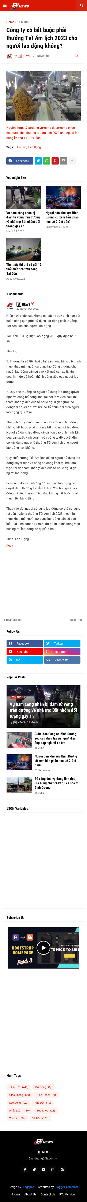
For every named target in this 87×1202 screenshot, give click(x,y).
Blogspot (28, 1187)
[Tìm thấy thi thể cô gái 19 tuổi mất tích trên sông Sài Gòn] (23, 249)
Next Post (76, 620)
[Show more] (72, 161)
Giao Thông (19, 1094)
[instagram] (52, 1169)
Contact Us (48, 1194)
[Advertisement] (43, 860)
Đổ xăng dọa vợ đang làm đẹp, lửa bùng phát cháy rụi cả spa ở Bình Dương (56, 783)
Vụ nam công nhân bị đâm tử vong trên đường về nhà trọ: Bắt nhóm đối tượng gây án (23, 219)
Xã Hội (40, 1118)
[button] (5, 5)
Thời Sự (17, 1118)
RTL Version (67, 1194)
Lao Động (34, 147)
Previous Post (13, 620)
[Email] (63, 161)
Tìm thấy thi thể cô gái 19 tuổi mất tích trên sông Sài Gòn (23, 269)
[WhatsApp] (46, 161)
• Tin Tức (23, 22)
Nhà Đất (42, 1102)
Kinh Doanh (46, 1094)
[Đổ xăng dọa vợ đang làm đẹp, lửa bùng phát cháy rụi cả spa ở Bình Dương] (19, 785)
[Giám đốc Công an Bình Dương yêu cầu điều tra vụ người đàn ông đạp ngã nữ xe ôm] (19, 740)
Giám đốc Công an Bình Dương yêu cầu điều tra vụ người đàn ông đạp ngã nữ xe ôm (55, 738)
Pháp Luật (19, 1110)
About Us (30, 1194)
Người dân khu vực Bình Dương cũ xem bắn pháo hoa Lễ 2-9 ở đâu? (62, 217)
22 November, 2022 (27, 308)
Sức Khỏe (46, 1110)
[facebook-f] (25, 1169)
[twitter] (34, 1169)
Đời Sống (43, 1087)
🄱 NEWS (23, 304)
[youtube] (43, 1169)
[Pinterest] (55, 161)
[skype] (62, 1169)
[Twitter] (38, 161)
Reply (10, 545)
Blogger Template (66, 1187)
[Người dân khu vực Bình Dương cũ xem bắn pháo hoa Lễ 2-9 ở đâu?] (63, 197)
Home (10, 22)
